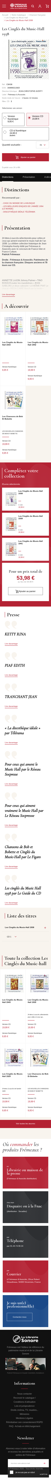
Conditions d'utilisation (24, 1402)
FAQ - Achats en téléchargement (24, 1426)
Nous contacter (24, 1394)
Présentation (29, 177)
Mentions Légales (24, 1418)
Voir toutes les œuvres (25, 1123)
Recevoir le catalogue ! (24, 1398)
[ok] (44, 1463)
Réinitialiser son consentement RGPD (24, 1422)
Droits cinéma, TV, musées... (24, 1410)
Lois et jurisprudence (24, 1406)
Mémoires (24, 1414)
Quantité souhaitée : (11, 145)
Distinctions (7, 177)
